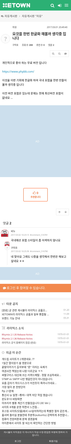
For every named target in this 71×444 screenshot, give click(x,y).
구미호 (15, 45)
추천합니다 (36, 195)
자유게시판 (11, 16)
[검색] (52, 5)
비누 (13, 231)
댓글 (7, 223)
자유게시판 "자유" (32, 16)
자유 (14, 27)
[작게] (59, 54)
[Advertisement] (35, 140)
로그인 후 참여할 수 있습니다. (26, 288)
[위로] (59, 212)
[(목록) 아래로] (65, 212)
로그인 (18, 441)
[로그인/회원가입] (60, 5)
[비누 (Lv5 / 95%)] (7, 243)
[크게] (53, 54)
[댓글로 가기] (65, 54)
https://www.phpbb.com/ (18, 71)
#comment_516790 (39, 251)
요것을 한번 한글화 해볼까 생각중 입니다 (39, 36)
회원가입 (53, 441)
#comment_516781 (39, 234)
